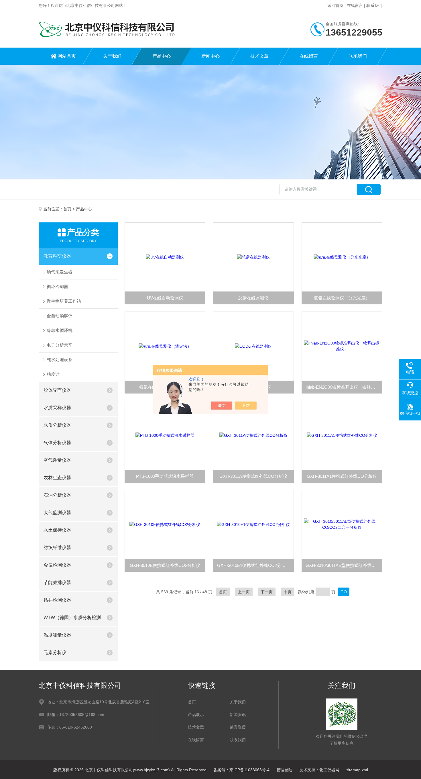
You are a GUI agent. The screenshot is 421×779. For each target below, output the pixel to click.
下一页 (267, 592)
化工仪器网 (329, 770)
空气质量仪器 (57, 460)
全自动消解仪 (59, 315)
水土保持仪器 (57, 530)
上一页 (244, 592)
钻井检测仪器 (57, 600)
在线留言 (355, 5)
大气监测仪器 (57, 512)
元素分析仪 (55, 652)
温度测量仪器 (57, 635)
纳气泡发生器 (59, 271)
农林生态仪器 (57, 477)
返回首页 (335, 5)
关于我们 (112, 56)
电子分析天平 (59, 344)
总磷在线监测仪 (253, 297)
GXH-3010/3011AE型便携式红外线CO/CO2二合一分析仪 (344, 565)
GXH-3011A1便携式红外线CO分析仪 (342, 476)
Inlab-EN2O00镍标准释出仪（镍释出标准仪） (344, 387)
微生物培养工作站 (64, 301)
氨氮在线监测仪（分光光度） (342, 297)
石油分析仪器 (57, 495)
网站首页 (67, 56)
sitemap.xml (357, 770)
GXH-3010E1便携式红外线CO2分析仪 (253, 565)
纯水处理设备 (59, 359)
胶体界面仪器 (57, 390)
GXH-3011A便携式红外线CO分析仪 (253, 476)
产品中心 (161, 56)
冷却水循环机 (59, 330)
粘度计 (53, 374)
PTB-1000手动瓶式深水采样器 (165, 476)
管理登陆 (284, 770)
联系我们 (374, 5)
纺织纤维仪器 (57, 547)
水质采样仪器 (57, 407)
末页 (288, 592)
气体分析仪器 (57, 442)
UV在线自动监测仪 (165, 297)
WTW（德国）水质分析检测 (72, 617)
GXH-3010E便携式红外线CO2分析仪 (165, 565)
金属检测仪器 (57, 565)
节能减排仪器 (57, 582)
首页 (67, 209)
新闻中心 (210, 56)
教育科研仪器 (57, 256)
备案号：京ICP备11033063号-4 (241, 770)
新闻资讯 (238, 714)
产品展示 (196, 714)
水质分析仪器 (57, 425)
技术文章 (259, 56)
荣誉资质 (238, 727)
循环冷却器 (57, 286)
